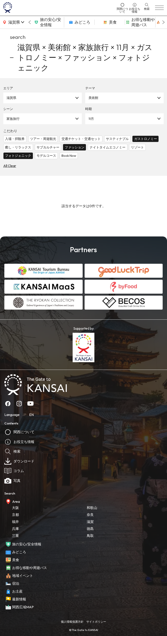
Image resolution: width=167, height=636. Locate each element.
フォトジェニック (18, 155)
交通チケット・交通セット (81, 139)
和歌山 (92, 507)
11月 (91, 119)
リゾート (137, 147)
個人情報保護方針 (72, 621)
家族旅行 (13, 119)
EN (31, 414)
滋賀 (90, 521)
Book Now (69, 155)
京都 (15, 514)
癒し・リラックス (18, 147)
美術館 (93, 98)
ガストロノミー (145, 139)
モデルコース (46, 155)
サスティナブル (117, 139)
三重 (15, 535)
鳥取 (90, 535)
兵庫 (15, 528)
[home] (58, 8)
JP (24, 414)
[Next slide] (163, 22)
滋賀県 (11, 98)
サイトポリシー (96, 621)
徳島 (90, 528)
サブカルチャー (48, 147)
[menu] (159, 7)
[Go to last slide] (29, 22)
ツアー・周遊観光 (43, 139)
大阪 (15, 507)
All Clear (9, 166)
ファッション (74, 147)
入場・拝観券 (15, 139)
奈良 (90, 514)
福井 (15, 521)
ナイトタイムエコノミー (107, 147)
